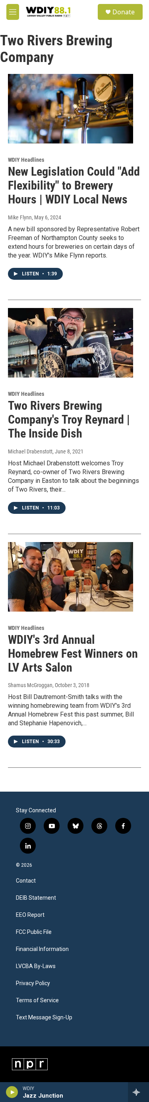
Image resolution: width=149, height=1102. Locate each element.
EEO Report (30, 915)
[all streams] (138, 1092)
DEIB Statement (36, 898)
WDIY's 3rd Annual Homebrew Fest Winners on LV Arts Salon (73, 653)
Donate (123, 11)
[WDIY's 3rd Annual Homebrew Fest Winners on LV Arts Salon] (70, 577)
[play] (12, 1092)
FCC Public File (34, 932)
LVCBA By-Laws (36, 966)
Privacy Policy (33, 983)
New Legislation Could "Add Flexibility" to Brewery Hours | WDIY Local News (74, 185)
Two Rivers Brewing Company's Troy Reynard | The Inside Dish (69, 419)
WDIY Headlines (26, 160)
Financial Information (42, 949)
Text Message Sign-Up (44, 1018)
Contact (26, 881)
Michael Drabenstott (30, 451)
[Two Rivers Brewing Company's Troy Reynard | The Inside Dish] (70, 343)
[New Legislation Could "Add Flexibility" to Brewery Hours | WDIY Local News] (70, 109)
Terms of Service (37, 1000)
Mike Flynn (20, 217)
